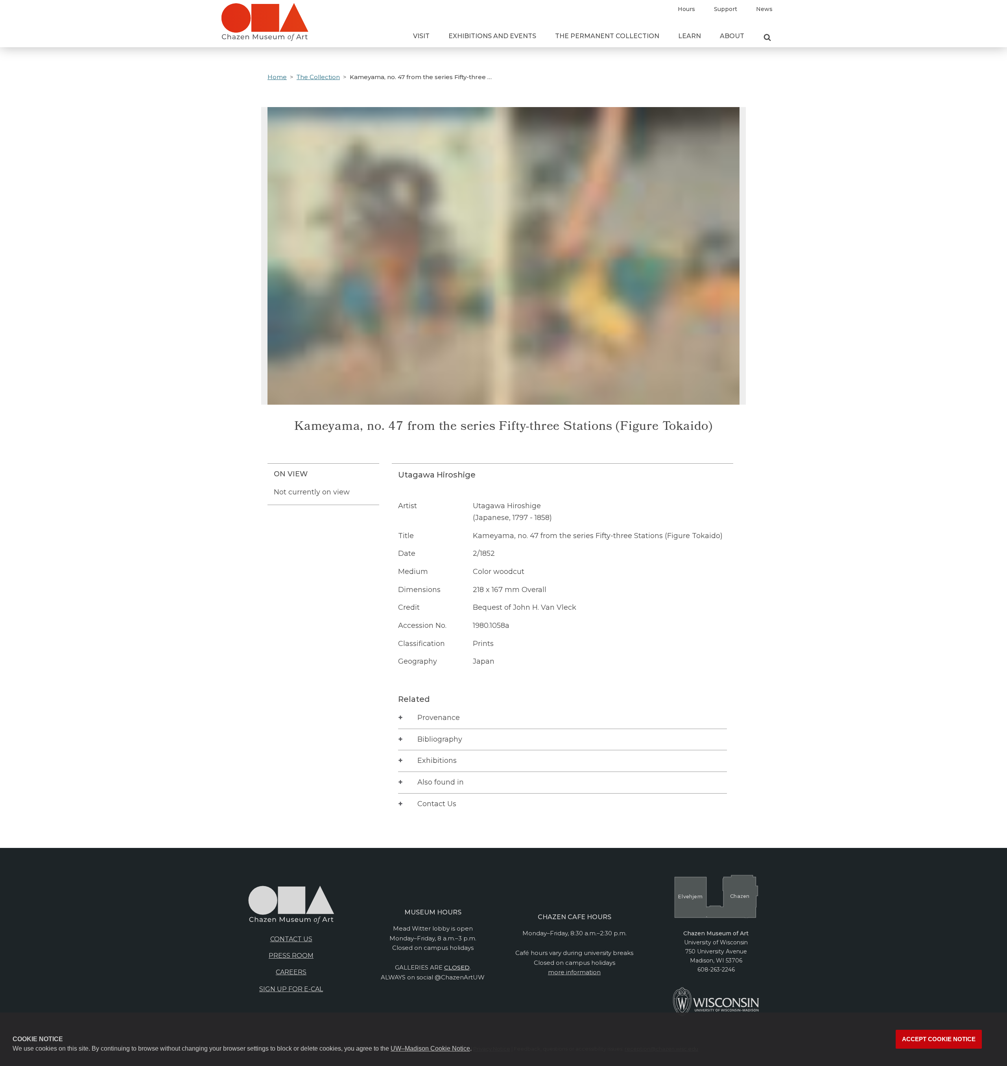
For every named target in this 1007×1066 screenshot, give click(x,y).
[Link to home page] (264, 25)
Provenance (438, 717)
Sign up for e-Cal (291, 989)
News (764, 9)
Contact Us (436, 804)
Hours (686, 9)
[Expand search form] (767, 38)
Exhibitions (437, 760)
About (732, 36)
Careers (291, 972)
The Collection (318, 77)
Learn (689, 36)
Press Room (291, 955)
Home (277, 77)
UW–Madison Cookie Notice (430, 1048)
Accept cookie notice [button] (939, 1039)
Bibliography (439, 739)
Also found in (440, 782)
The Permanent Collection (607, 36)
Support (725, 9)
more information (574, 972)
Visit (421, 36)
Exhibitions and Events (492, 36)
